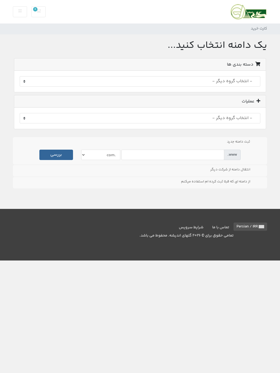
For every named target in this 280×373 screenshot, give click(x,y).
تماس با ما (220, 227)
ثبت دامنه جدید (238, 141)
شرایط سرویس (191, 227)
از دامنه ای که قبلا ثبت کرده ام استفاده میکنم (215, 181)
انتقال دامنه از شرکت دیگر (230, 169)
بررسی (56, 154)
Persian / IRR (248, 227)
